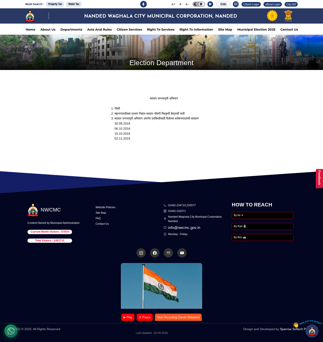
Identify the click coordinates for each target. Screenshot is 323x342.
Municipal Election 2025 (256, 29)
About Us (47, 29)
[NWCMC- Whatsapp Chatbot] (11, 331)
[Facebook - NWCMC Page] (154, 252)
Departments (71, 29)
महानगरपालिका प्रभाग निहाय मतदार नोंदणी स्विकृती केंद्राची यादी (149, 113)
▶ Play (127, 317)
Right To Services (160, 29)
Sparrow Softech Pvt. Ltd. (297, 329)
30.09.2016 (122, 123)
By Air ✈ (238, 215)
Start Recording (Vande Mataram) (178, 317)
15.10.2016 (122, 133)
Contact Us (289, 29)
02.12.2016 (122, 138)
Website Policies (105, 207)
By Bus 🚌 (240, 237)
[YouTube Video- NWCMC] (182, 252)
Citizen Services (129, 29)
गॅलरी (117, 108)
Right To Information (196, 29)
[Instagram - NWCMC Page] (141, 252)
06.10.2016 (122, 128)
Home (30, 29)
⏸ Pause (145, 317)
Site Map (225, 29)
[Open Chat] (312, 331)
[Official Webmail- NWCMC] (168, 252)
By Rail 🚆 (240, 226)
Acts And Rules (99, 29)
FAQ (98, 218)
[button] (210, 4)
